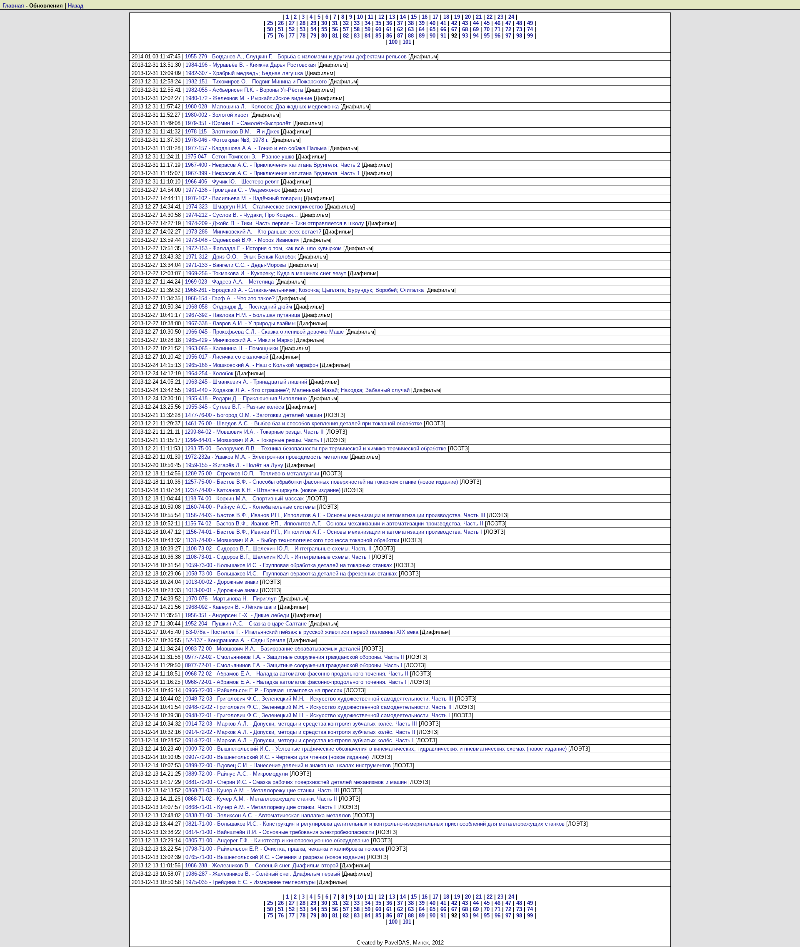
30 (324, 23)
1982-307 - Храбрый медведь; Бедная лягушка (244, 73)
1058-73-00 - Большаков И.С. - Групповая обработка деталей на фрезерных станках (291, 573)
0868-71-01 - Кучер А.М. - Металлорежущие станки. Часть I (260, 807)
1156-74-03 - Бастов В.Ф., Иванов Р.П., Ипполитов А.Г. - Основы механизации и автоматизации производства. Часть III (335, 515)
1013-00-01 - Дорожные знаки (221, 590)
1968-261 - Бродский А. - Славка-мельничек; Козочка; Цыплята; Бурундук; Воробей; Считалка (304, 290)
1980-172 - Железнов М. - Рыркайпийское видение (248, 98)
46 (497, 23)
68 (465, 29)
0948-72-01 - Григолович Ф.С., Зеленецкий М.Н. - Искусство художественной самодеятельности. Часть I (317, 715)
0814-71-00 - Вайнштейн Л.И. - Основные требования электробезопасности (279, 832)
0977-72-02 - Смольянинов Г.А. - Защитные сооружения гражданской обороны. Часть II (294, 657)
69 (476, 29)
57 (346, 29)
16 (425, 17)
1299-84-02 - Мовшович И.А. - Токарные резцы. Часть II (254, 432)
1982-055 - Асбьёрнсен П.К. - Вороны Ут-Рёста (244, 90)
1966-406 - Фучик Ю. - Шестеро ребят (232, 181)
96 (497, 36)
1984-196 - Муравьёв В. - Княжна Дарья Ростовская (250, 65)
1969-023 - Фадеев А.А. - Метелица (229, 282)
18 (446, 17)
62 (400, 29)
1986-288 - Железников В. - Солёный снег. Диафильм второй (261, 865)
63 (411, 29)
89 (422, 36)
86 (389, 36)
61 (389, 29)
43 (465, 23)
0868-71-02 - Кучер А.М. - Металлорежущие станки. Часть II (261, 799)
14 (403, 17)
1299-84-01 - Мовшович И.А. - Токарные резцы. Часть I (253, 440)
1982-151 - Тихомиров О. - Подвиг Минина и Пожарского (256, 81)
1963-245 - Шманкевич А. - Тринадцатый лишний (246, 382)
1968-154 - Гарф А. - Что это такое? (230, 298)
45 (487, 23)
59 (367, 29)
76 (281, 36)
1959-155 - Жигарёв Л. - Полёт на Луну (234, 465)
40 (432, 23)
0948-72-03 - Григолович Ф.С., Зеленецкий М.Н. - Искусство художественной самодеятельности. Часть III (319, 699)
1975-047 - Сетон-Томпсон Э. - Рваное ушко (239, 156)
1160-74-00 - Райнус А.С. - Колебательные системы (250, 507)
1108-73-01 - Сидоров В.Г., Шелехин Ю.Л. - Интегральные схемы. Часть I (277, 557)
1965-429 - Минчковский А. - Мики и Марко (238, 340)
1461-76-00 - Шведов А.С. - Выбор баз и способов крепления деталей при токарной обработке (303, 423)
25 (270, 23)
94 (476, 36)
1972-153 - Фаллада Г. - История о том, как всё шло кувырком (263, 248)
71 (497, 29)
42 (454, 23)
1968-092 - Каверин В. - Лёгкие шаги (230, 607)
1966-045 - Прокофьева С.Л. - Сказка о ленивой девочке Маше (264, 332)
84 (367, 36)
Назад (75, 6)
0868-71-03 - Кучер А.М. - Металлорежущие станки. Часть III (262, 790)
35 (378, 23)
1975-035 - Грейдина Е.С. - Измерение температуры (250, 882)
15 (414, 17)
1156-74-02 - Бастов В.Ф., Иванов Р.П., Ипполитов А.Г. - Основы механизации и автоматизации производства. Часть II (334, 523)
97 (508, 36)
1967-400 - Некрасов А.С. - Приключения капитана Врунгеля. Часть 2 (272, 165)
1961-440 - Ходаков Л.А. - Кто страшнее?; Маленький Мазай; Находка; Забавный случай (297, 390)
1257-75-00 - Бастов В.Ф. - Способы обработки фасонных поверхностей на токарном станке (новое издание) (321, 482)
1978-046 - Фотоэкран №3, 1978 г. (227, 140)
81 (335, 36)
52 (292, 29)
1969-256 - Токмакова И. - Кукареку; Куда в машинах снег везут (265, 273)
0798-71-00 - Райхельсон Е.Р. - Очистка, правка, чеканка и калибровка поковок (284, 849)
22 (489, 17)
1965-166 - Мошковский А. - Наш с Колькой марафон (251, 365)
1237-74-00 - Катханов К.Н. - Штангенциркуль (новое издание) (262, 490)
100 (393, 42)
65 (432, 29)
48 (519, 23)
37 (400, 23)
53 (302, 29)
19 (457, 17)
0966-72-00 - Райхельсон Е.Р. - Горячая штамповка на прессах (263, 690)
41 (443, 23)
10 (360, 17)
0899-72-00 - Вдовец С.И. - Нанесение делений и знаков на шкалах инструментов (288, 765)
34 (367, 23)
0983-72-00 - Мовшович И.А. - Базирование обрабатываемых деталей (272, 649)
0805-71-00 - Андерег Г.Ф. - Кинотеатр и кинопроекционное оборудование (277, 840)
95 (487, 36)
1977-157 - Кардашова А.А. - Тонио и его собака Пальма (256, 148)
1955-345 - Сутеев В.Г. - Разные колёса (234, 407)
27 (292, 23)
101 (406, 42)
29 (313, 23)
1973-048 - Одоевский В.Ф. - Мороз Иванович (242, 240)
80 (324, 36)
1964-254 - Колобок (209, 373)
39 (422, 23)
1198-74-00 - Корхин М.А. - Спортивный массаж (244, 498)
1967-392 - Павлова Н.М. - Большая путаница (242, 315)
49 (530, 23)
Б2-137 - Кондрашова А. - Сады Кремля (235, 640)
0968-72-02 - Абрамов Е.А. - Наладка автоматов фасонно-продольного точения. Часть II (296, 674)
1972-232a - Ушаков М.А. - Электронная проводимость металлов (266, 457)
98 (519, 36)
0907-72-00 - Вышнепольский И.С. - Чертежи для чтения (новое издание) (277, 757)
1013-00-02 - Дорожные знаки (221, 582)
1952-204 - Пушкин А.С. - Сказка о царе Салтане (246, 623)
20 (468, 17)
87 (400, 36)
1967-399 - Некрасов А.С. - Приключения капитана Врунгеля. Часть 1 (272, 173)
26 (281, 23)
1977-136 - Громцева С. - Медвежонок (232, 190)
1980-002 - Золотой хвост (217, 115)
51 (281, 29)
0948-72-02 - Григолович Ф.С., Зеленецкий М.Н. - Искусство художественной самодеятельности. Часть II (318, 707)
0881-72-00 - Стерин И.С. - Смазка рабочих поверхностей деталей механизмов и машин (296, 782)
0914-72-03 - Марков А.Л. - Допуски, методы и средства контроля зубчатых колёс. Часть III (301, 724)
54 (313, 29)
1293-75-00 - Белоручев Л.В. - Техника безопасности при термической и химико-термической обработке (315, 448)
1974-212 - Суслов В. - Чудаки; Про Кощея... (241, 215)
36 (389, 23)
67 (454, 29)
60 (378, 29)
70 (487, 29)
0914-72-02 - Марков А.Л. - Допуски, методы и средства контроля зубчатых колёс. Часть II (300, 732)
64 (422, 29)
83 (357, 36)
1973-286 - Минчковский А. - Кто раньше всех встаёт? (253, 232)
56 (335, 29)
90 (432, 36)
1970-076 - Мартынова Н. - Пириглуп (231, 598)
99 (530, 36)
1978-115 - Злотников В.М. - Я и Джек (232, 131)
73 (519, 29)
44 (476, 23)
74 (530, 29)
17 (435, 17)
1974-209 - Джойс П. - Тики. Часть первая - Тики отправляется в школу (274, 223)
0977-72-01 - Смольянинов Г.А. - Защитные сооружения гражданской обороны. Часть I (293, 665)
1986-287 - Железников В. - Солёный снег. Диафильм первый (262, 874)
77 (292, 36)
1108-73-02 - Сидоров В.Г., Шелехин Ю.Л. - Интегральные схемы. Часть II (278, 548)
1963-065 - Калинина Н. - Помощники (231, 348)
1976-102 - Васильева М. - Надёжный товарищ (243, 198)
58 (357, 29)
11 (370, 17)
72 (508, 29)
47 (508, 23)
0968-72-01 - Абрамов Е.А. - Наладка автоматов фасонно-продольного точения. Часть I (296, 682)
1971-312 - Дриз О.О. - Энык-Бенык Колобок (240, 257)
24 (511, 17)
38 (411, 23)
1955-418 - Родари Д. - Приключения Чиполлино (246, 398)
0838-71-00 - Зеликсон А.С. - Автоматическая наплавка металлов (268, 815)
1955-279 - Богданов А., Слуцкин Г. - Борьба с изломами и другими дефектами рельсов (296, 56)
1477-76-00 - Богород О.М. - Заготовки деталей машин (253, 415)
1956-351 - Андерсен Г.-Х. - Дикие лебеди (237, 615)
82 (346, 36)
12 (381, 17)
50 (270, 29)
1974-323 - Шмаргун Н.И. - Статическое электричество (254, 206)
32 (346, 23)
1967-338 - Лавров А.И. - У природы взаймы (240, 323)
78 (302, 36)
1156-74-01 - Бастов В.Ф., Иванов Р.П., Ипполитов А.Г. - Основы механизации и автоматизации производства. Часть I (333, 532)
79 (313, 36)
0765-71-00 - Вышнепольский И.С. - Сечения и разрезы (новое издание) (275, 857)
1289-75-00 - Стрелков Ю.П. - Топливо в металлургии (252, 473)
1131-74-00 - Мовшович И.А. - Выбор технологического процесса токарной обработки (292, 540)
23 (500, 17)
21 (479, 17)
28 (302, 23)
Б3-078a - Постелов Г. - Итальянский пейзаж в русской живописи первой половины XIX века (301, 632)
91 (443, 36)
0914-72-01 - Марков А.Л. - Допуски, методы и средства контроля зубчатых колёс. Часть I (299, 740)
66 (443, 29)
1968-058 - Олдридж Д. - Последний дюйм (238, 307)
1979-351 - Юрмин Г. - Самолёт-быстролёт (238, 123)
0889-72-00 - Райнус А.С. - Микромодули (236, 774)
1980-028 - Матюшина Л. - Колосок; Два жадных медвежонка (262, 106)
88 (411, 36)
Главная (13, 6)
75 (270, 36)
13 (392, 17)
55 (324, 29)
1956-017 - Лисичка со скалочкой (226, 357)
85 (378, 36)
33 (357, 23)
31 (335, 23)
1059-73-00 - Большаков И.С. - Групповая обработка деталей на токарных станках (288, 565)
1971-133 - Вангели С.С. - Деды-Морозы (235, 265)
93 (465, 36)
